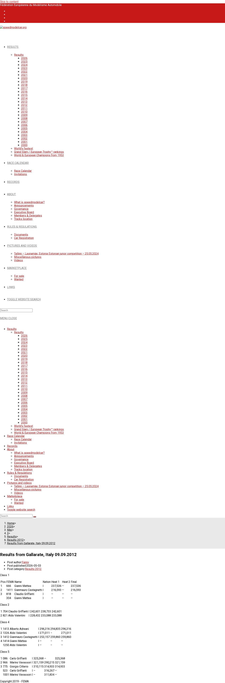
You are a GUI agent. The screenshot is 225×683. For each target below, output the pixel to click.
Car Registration (24, 479)
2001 (24, 419)
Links (10, 506)
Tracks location (23, 469)
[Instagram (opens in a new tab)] (9, 14)
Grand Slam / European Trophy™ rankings (39, 429)
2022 (24, 349)
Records (12, 446)
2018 (24, 362)
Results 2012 (33, 569)
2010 (24, 389)
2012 (24, 382)
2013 (24, 379)
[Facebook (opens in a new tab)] (9, 11)
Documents (21, 476)
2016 (24, 369)
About (10, 449)
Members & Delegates (28, 466)
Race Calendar (16, 436)
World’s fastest (23, 426)
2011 (24, 386)
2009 (24, 392)
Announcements (24, 456)
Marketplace (14, 496)
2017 (24, 365)
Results (12, 329)
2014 (24, 376)
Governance (21, 459)
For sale (19, 499)
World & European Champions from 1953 (39, 432)
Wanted (18, 503)
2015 (24, 372)
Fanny (25, 562)
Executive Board (24, 462)
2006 (24, 402)
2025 (24, 339)
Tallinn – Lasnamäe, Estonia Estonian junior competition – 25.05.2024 (56, 486)
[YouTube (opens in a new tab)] (9, 18)
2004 (24, 409)
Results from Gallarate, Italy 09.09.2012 (31, 543)
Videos (18, 493)
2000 (24, 422)
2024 (24, 342)
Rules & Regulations (19, 473)
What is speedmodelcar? (29, 452)
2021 (24, 352)
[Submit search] (34, 516)
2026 (24, 335)
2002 (24, 416)
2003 (24, 412)
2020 (24, 355)
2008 (24, 396)
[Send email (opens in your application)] (9, 21)
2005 (24, 406)
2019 (24, 359)
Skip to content (9, 1)
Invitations (20, 442)
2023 (24, 345)
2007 (24, 399)
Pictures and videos (19, 483)
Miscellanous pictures (27, 489)
